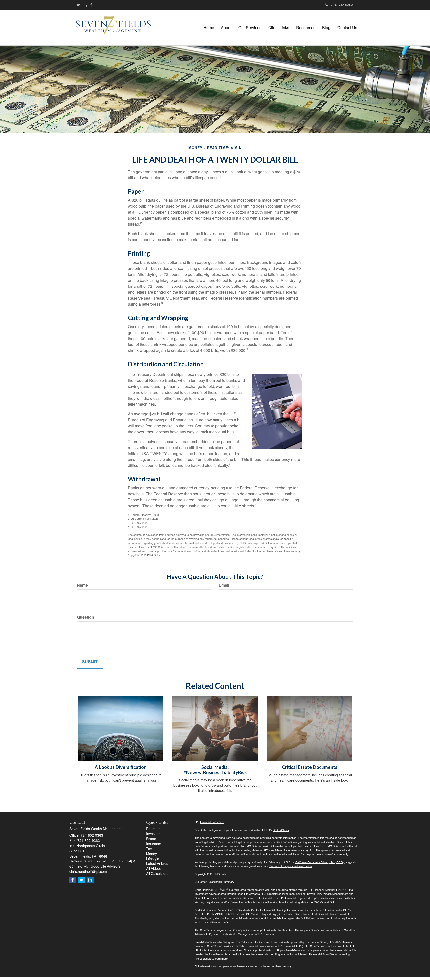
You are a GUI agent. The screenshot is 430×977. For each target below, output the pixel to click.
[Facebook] (91, 4)
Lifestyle (152, 858)
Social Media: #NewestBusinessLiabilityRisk (215, 769)
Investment (154, 833)
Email (224, 585)
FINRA (340, 890)
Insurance (154, 843)
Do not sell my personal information (290, 866)
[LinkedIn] (85, 4)
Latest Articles (157, 863)
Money (151, 853)
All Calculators (157, 873)
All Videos (153, 868)
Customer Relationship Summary (214, 882)
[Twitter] (78, 4)
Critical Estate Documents (309, 767)
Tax (149, 848)
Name (82, 585)
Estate (151, 838)
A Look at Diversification (120, 767)
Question (85, 617)
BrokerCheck (281, 830)
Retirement (154, 828)
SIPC (350, 890)
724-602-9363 (342, 4)
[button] (226, 27)
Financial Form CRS (212, 822)
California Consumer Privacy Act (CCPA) (320, 862)
